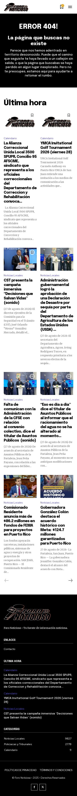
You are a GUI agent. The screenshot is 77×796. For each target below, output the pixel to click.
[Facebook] (34, 787)
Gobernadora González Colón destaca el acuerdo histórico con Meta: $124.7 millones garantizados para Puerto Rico (55, 525)
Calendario (10, 138)
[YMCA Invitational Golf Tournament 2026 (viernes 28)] (56, 122)
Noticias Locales (13, 275)
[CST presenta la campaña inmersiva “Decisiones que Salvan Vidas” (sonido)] (20, 259)
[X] (42, 787)
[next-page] (70, 580)
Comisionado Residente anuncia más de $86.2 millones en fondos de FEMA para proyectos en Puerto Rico (19, 521)
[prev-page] (7, 580)
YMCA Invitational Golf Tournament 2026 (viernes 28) (56, 147)
